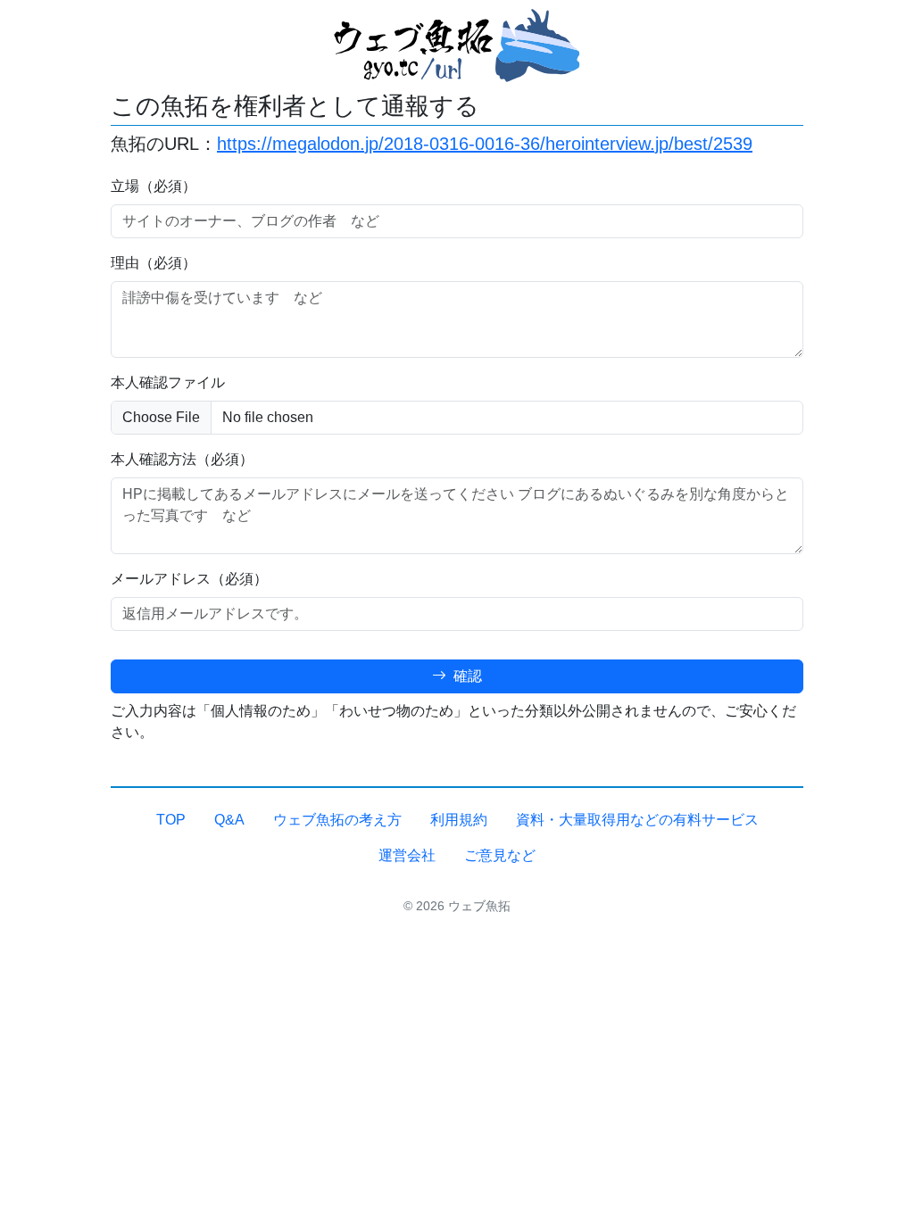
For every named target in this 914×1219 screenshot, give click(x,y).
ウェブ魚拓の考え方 (337, 819)
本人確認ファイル (168, 382)
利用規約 (458, 819)
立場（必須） (153, 186)
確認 (466, 676)
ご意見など (500, 855)
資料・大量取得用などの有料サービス (637, 819)
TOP (171, 819)
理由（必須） (153, 262)
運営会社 (407, 855)
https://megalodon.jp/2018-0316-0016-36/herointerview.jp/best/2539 (484, 143)
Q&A (229, 819)
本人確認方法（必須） (182, 459)
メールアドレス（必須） (189, 578)
